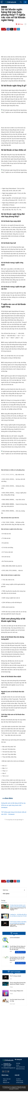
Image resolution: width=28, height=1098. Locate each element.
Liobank (11, 924)
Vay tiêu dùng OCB (20, 952)
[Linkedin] (8, 1071)
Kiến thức (12, 926)
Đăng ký (25, 2)
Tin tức (15, 926)
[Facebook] (3, 1071)
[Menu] (2, 2)
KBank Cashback (20, 908)
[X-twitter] (6, 1071)
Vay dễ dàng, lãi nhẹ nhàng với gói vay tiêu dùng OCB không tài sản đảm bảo (17, 948)
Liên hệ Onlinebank (15, 937)
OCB (11, 951)
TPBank (11, 993)
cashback (12, 908)
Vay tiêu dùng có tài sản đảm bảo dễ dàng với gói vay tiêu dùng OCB (17, 959)
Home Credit (12, 1003)
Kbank (15, 908)
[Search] (21, 2)
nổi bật (15, 924)
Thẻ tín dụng (19, 924)
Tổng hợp (12, 909)
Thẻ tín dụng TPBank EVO (16, 991)
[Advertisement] (14, 45)
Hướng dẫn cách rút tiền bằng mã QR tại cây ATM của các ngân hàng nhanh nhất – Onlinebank (13, 805)
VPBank (11, 987)
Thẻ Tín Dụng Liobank (15, 976)
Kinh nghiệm (4, 6)
